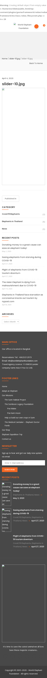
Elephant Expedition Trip (12, 434)
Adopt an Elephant (9, 391)
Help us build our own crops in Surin (20, 417)
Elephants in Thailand (12, 221)
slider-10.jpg (14, 58)
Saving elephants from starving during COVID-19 (21, 259)
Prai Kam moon (13, 413)
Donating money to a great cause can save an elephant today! (21, 246)
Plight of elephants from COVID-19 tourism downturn (19, 271)
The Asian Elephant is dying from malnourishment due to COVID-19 (19, 284)
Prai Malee (11, 408)
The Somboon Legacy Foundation (19, 404)
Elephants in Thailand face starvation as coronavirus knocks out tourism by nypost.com (22, 298)
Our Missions (7, 395)
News (4, 228)
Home (4, 58)
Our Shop (6, 430)
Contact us (6, 439)
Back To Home (36, 63)
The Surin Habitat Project (15, 399)
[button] (42, 25)
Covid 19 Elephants (11, 214)
